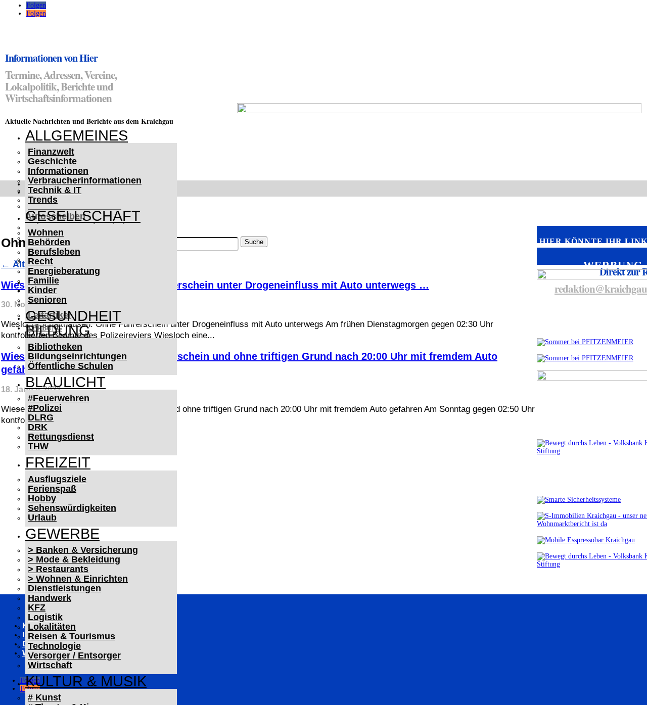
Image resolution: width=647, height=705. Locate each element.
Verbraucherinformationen (85, 180)
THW (38, 446)
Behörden (49, 242)
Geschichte (52, 161)
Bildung (57, 330)
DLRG (41, 417)
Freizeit (57, 462)
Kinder (42, 290)
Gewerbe (62, 534)
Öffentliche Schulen (70, 366)
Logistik (45, 617)
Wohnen (46, 232)
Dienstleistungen (64, 588)
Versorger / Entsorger (74, 655)
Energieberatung (64, 271)
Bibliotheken (55, 347)
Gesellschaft (83, 216)
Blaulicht (65, 382)
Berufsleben (54, 252)
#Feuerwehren (58, 398)
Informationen (58, 171)
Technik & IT (54, 190)
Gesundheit (73, 316)
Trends (43, 200)
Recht (40, 261)
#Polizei (45, 408)
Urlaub (42, 517)
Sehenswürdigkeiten (72, 508)
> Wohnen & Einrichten (78, 579)
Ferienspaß (52, 489)
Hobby (42, 498)
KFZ (36, 607)
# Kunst (44, 697)
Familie (43, 280)
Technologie (54, 646)
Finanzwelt (51, 152)
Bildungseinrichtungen (77, 356)
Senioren (47, 300)
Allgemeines (76, 135)
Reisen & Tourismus (71, 636)
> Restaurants (58, 569)
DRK (38, 427)
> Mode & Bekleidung (74, 559)
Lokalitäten (52, 627)
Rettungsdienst (61, 437)
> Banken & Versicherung (83, 550)
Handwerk (49, 598)
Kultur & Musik (86, 681)
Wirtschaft (50, 665)
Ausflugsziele (57, 479)
